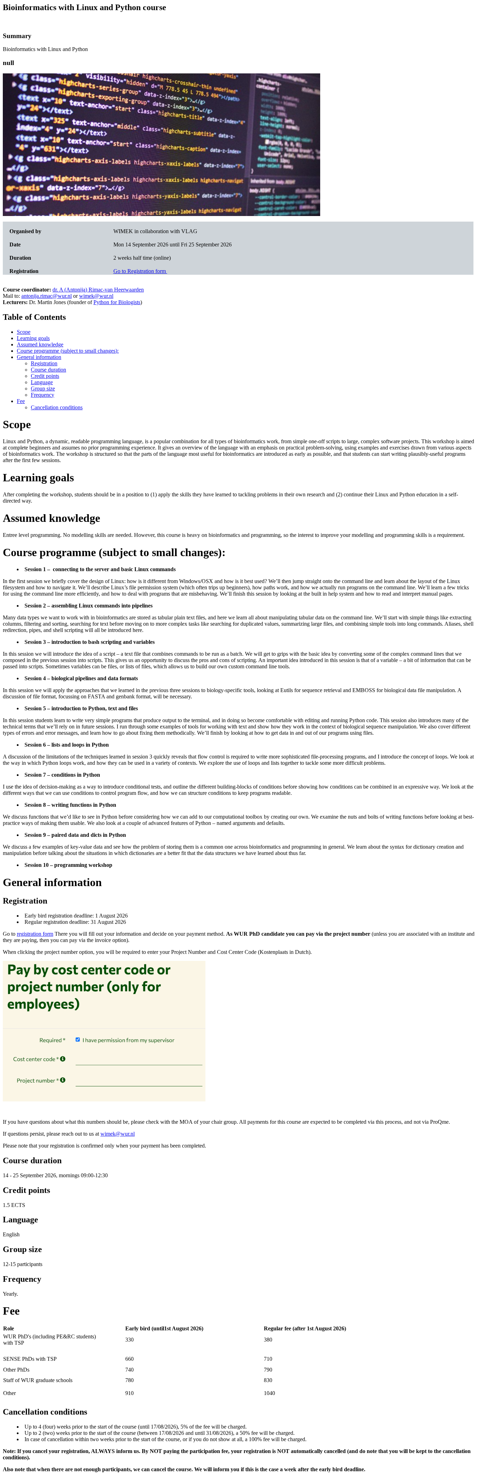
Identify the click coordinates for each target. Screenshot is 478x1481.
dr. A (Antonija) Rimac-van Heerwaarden (98, 290)
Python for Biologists (116, 302)
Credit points (45, 376)
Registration (44, 363)
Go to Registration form (140, 271)
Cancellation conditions (57, 407)
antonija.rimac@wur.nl (46, 296)
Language (42, 382)
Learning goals (33, 338)
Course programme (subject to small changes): (68, 351)
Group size (43, 388)
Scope (23, 332)
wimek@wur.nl (96, 296)
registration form (35, 934)
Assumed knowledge (40, 344)
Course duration (48, 370)
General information (39, 357)
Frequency (42, 395)
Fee (21, 401)
